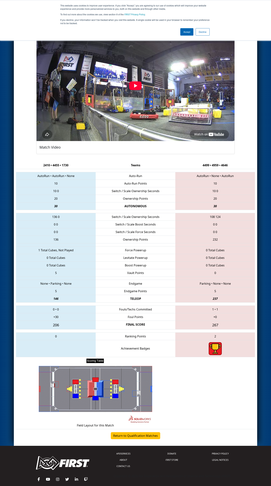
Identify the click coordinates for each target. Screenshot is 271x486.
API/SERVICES (123, 453)
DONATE (171, 453)
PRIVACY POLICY (220, 453)
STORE (172, 459)
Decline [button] (202, 31)
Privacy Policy (134, 14)
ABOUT (123, 459)
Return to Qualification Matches (135, 436)
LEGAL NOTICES (220, 459)
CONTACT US (123, 466)
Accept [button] (186, 31)
